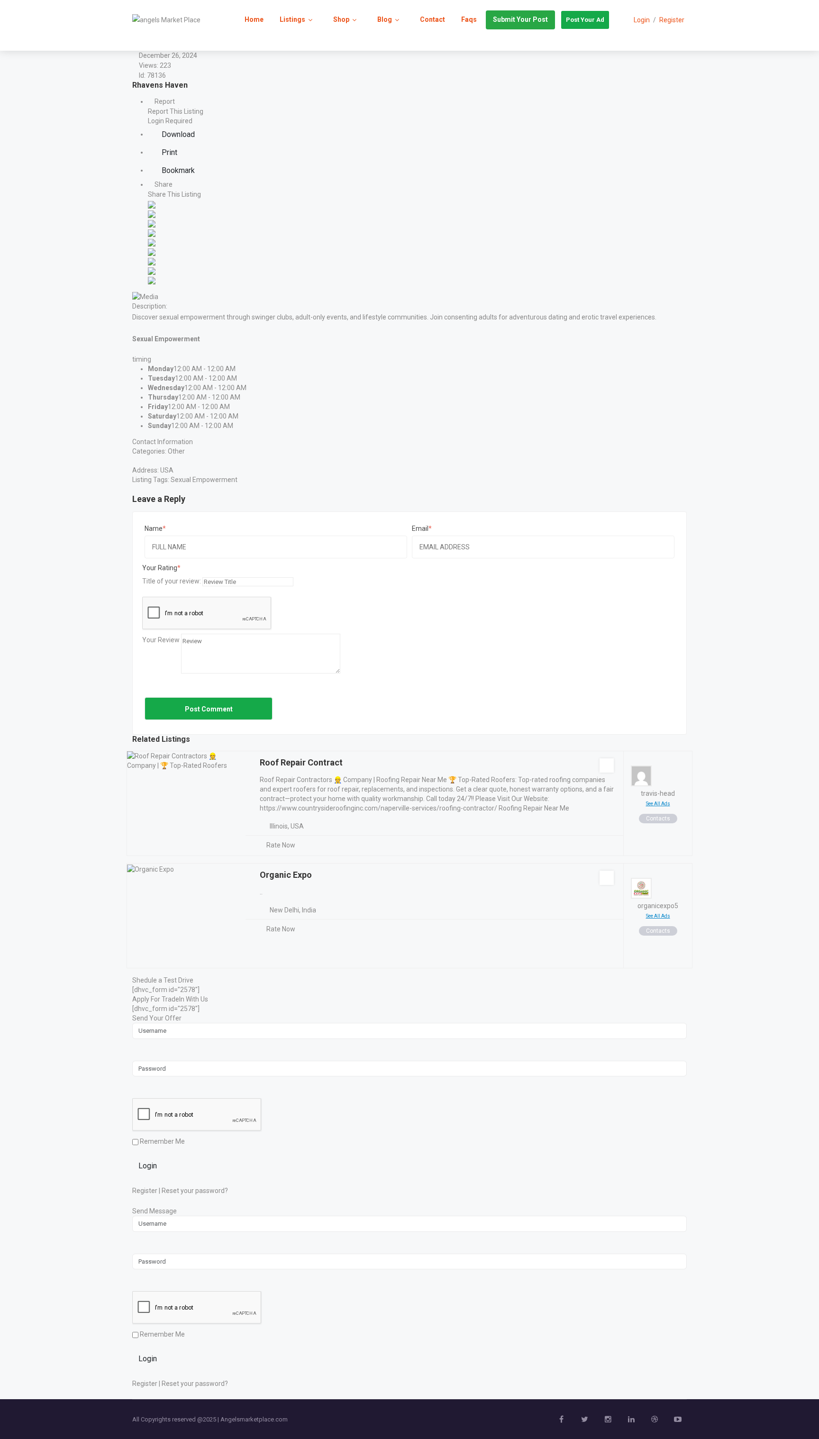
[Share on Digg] (151, 232)
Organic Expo (286, 875)
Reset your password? (195, 1190)
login (642, 20)
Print (168, 152)
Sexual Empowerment (204, 479)
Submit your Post (520, 19)
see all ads (658, 803)
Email (420, 528)
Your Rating (159, 568)
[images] (145, 296)
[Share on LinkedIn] (151, 223)
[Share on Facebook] (151, 204)
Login (147, 1165)
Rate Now (280, 845)
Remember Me (161, 1141)
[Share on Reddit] (151, 242)
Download (177, 134)
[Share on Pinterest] (151, 251)
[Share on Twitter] (151, 213)
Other (176, 451)
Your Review (161, 640)
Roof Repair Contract (301, 762)
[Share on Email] (151, 279)
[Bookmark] (607, 765)
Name (154, 528)
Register (671, 20)
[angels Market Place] (166, 19)
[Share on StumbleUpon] (151, 270)
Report (164, 101)
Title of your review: (171, 581)
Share (163, 184)
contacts (658, 818)
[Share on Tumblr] (151, 260)
